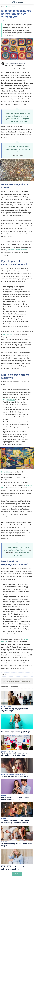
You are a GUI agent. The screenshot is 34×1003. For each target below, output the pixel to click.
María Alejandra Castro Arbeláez (14, 65)
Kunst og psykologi (11, 6)
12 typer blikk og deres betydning (14, 776)
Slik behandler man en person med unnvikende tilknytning (15, 798)
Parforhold (4, 795)
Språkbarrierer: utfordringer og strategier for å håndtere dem (14, 754)
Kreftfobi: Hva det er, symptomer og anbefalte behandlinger (16, 868)
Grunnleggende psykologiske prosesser (13, 774)
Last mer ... (17, 873)
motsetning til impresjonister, (17, 250)
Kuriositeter (5, 730)
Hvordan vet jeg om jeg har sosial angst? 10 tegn (14, 710)
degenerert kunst (9, 399)
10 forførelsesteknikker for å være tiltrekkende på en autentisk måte (15, 821)
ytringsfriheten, (8, 334)
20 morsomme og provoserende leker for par (16, 845)
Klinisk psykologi (6, 706)
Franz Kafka (5, 472)
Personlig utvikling (7, 751)
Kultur (3, 6)
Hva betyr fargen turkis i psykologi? (15, 732)
